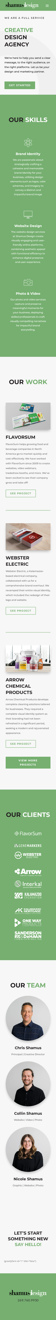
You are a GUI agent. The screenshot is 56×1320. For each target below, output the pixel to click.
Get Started (20, 85)
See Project (20, 493)
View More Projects (28, 762)
